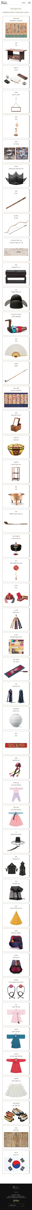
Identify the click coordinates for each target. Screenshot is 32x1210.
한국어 (23, 2)
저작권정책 (16, 1192)
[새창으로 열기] (16, 1201)
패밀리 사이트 (13, 1205)
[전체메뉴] (29, 3)
